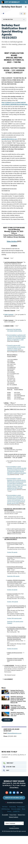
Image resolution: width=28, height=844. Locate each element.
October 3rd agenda (12, 589)
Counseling (12, 806)
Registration (21, 806)
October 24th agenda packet (14, 618)
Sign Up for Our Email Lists (14, 797)
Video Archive (12, 241)
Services (5, 806)
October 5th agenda (12, 552)
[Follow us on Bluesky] (14, 792)
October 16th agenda (12, 601)
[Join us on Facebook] (17, 792)
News (23, 809)
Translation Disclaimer (14, 828)
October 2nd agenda (12, 648)
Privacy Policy (12, 814)
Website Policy (21, 814)
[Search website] (25, 2)
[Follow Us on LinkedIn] (10, 792)
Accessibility (5, 814)
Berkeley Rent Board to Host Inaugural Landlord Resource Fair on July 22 (17, 692)
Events (9, 811)
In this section (8, 19)
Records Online (15, 809)
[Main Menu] (25, 7)
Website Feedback (13, 817)
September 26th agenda (13, 576)
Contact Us (16, 811)
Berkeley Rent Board (12, 6)
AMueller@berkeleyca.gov (14, 733)
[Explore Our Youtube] (21, 792)
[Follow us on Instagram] (6, 792)
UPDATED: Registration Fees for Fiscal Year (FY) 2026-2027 (17, 714)
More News (7, 719)
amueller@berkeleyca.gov (9, 139)
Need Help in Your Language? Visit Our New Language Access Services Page (18, 708)
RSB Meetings (6, 809)
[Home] (3, 13)
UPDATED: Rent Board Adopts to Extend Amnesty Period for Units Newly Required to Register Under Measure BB (18, 699)
